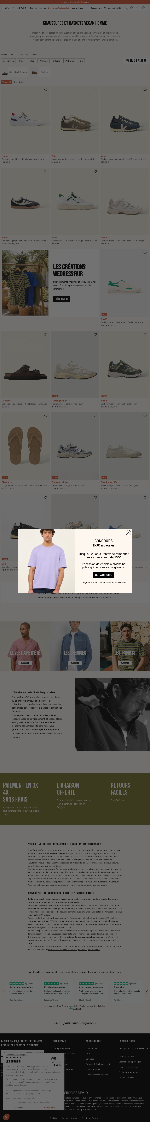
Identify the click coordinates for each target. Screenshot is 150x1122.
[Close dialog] (128, 532)
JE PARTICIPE (103, 575)
